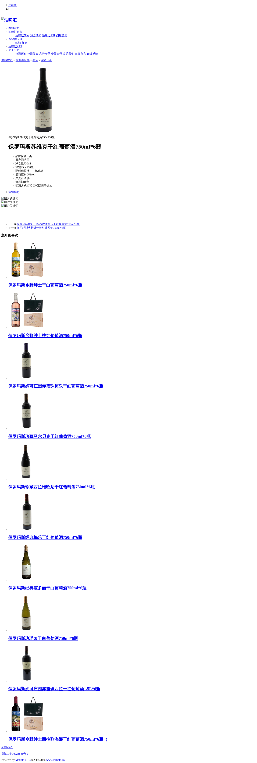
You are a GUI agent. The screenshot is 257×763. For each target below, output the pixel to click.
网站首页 (14, 28)
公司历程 (21, 53)
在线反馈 (92, 53)
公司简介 (32, 53)
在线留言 (80, 53)
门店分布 (61, 35)
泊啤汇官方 (15, 31)
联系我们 (68, 53)
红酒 (24, 42)
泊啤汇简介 (22, 35)
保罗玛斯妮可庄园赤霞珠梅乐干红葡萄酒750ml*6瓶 (48, 224)
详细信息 (14, 191)
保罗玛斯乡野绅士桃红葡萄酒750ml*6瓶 (41, 227)
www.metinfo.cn (55, 759)
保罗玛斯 (46, 60)
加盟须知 (35, 35)
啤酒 (18, 42)
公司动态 (7, 747)
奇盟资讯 (56, 53)
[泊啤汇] (9, 20)
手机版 (12, 5)
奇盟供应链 (15, 39)
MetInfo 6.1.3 (23, 759)
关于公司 (14, 50)
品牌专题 (44, 53)
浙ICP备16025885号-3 (14, 753)
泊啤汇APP (48, 35)
